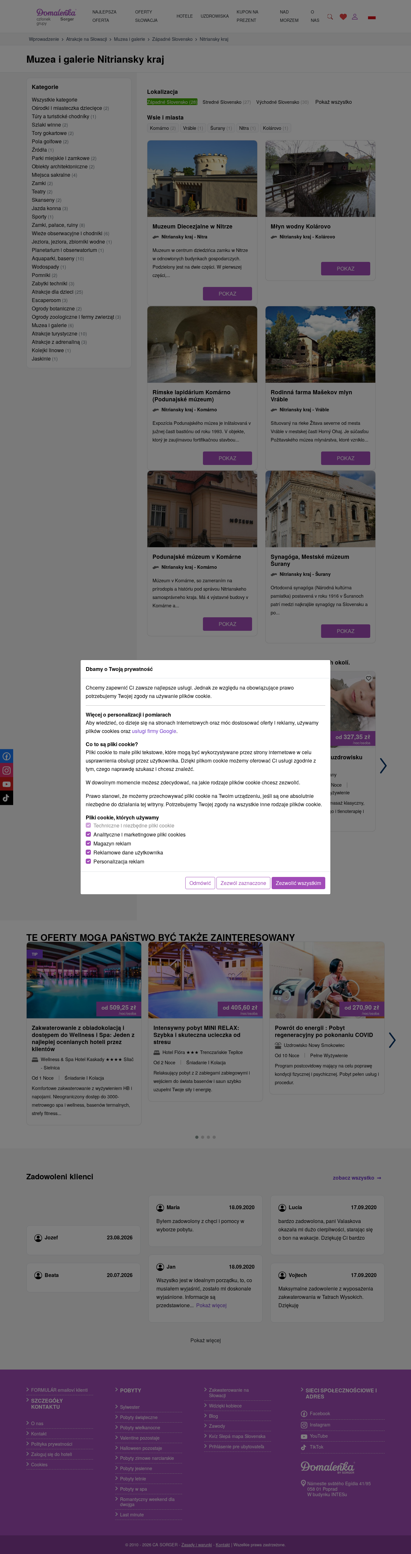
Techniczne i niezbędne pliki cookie (133, 825)
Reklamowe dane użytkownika (128, 852)
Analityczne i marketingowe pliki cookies (139, 834)
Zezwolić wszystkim (298, 883)
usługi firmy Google (154, 731)
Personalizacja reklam (118, 861)
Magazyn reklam (112, 843)
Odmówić (200, 883)
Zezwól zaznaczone (243, 883)
